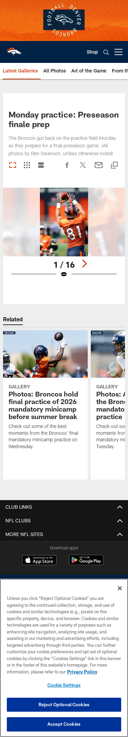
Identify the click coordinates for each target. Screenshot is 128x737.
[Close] (119, 588)
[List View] (41, 165)
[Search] (106, 52)
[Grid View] (26, 165)
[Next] (84, 263)
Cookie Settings (64, 685)
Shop (92, 52)
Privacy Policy (82, 671)
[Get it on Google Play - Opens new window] (86, 563)
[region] (64, 658)
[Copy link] (114, 165)
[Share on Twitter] (83, 168)
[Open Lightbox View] (64, 237)
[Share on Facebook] (67, 168)
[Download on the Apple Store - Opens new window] (39, 561)
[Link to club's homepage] (13, 49)
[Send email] (99, 168)
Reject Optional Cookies (64, 704)
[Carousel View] (12, 165)
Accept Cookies (64, 724)
